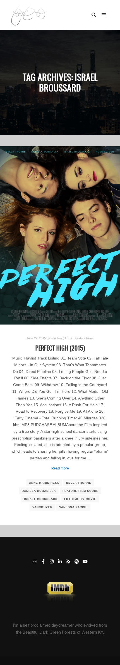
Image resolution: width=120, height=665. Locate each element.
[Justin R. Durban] (28, 15)
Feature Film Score (81, 490)
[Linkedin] (60, 561)
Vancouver (42, 507)
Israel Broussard (40, 498)
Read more (60, 468)
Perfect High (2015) (60, 347)
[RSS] (68, 561)
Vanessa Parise (73, 507)
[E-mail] (35, 561)
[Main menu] (104, 14)
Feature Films (84, 338)
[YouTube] (85, 561)
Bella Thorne (78, 482)
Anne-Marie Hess (44, 482)
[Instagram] (51, 561)
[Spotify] (76, 561)
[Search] (94, 14)
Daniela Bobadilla (39, 490)
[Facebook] (43, 561)
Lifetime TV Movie (80, 498)
